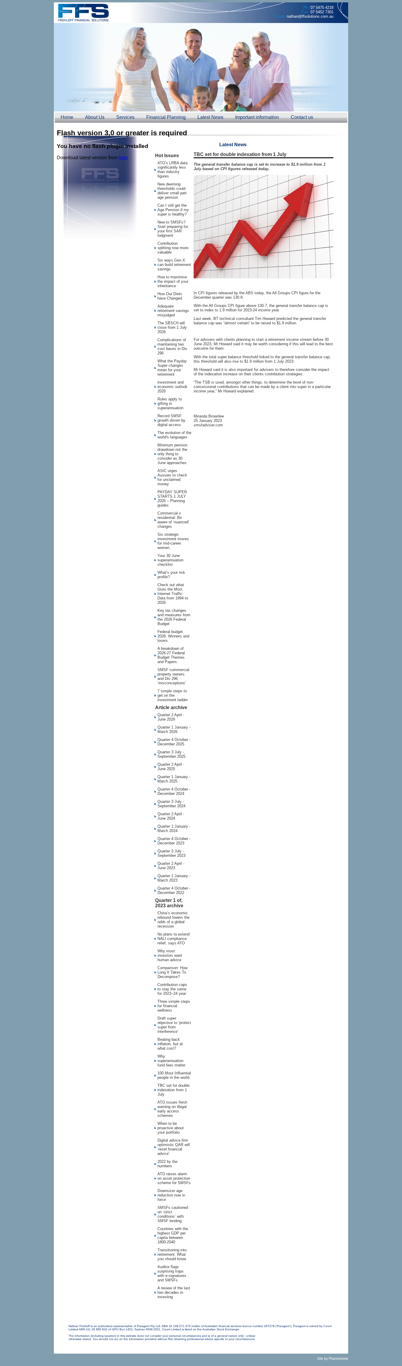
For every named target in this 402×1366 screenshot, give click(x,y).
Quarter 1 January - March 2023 (173, 878)
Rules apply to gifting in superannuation (170, 403)
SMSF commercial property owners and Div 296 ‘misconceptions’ (173, 676)
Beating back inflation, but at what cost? (170, 1044)
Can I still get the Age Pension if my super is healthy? (173, 209)
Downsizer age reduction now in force (171, 1195)
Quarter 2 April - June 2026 (170, 717)
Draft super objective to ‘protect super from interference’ (174, 1025)
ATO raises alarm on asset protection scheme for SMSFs (174, 1178)
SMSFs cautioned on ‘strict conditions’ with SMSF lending (172, 1214)
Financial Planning (166, 117)
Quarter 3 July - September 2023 (171, 853)
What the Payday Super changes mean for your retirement (172, 368)
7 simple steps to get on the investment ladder (172, 695)
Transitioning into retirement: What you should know (172, 1254)
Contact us (302, 117)
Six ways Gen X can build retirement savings (174, 264)
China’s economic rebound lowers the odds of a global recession (173, 919)
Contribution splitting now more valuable (172, 247)
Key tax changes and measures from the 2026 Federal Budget (173, 617)
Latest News (210, 117)
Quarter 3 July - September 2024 (171, 803)
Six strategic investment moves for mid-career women (173, 541)
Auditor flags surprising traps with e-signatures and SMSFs (171, 1273)
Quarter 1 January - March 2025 (173, 779)
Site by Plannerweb (332, 1359)
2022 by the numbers (167, 1163)
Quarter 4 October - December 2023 (173, 840)
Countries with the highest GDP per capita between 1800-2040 (172, 1235)
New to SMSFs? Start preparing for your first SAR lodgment (172, 229)
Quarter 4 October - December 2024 (173, 791)
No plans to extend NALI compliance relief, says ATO (173, 938)
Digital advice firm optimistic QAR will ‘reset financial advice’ (173, 1147)
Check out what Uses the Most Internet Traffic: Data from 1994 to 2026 (172, 594)
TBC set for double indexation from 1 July (173, 1090)
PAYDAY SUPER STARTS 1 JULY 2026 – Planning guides (172, 498)
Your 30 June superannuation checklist (170, 560)
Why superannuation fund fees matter (171, 1060)
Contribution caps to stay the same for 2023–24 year (172, 989)
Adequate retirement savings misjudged (173, 310)
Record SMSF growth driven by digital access (171, 420)
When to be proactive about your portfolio (170, 1128)
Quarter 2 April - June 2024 (170, 816)
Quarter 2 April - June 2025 (170, 766)
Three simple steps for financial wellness (173, 1005)
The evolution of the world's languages (174, 434)
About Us (94, 117)
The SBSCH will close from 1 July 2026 (172, 327)
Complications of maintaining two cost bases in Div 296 (172, 346)
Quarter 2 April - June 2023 (170, 865)
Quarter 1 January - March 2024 (173, 828)
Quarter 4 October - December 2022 (173, 890)
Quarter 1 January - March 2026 (173, 729)
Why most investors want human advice (169, 955)
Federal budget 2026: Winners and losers (173, 636)
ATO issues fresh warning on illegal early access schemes (172, 1109)
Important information (257, 117)
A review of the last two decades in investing (173, 1292)
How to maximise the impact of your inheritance (172, 281)
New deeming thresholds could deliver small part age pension (172, 191)
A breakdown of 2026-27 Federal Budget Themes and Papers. (171, 655)
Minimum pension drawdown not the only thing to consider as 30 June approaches (172, 454)
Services (125, 117)
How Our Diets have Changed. (170, 296)
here (123, 157)
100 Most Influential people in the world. (174, 1075)
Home (67, 117)
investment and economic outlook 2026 (172, 386)
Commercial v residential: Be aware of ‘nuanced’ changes (173, 520)
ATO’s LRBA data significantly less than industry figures (172, 169)
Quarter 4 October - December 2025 (173, 741)
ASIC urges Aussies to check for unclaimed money (172, 477)
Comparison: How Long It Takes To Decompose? (172, 972)
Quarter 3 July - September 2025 (171, 754)
